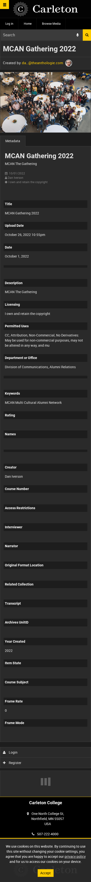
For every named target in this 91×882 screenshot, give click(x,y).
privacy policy (75, 856)
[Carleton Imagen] (45, 9)
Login (12, 752)
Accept (45, 873)
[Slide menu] (4, 4)
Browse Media (51, 23)
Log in (9, 23)
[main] (45, 418)
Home (28, 23)
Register (14, 762)
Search (87, 35)
